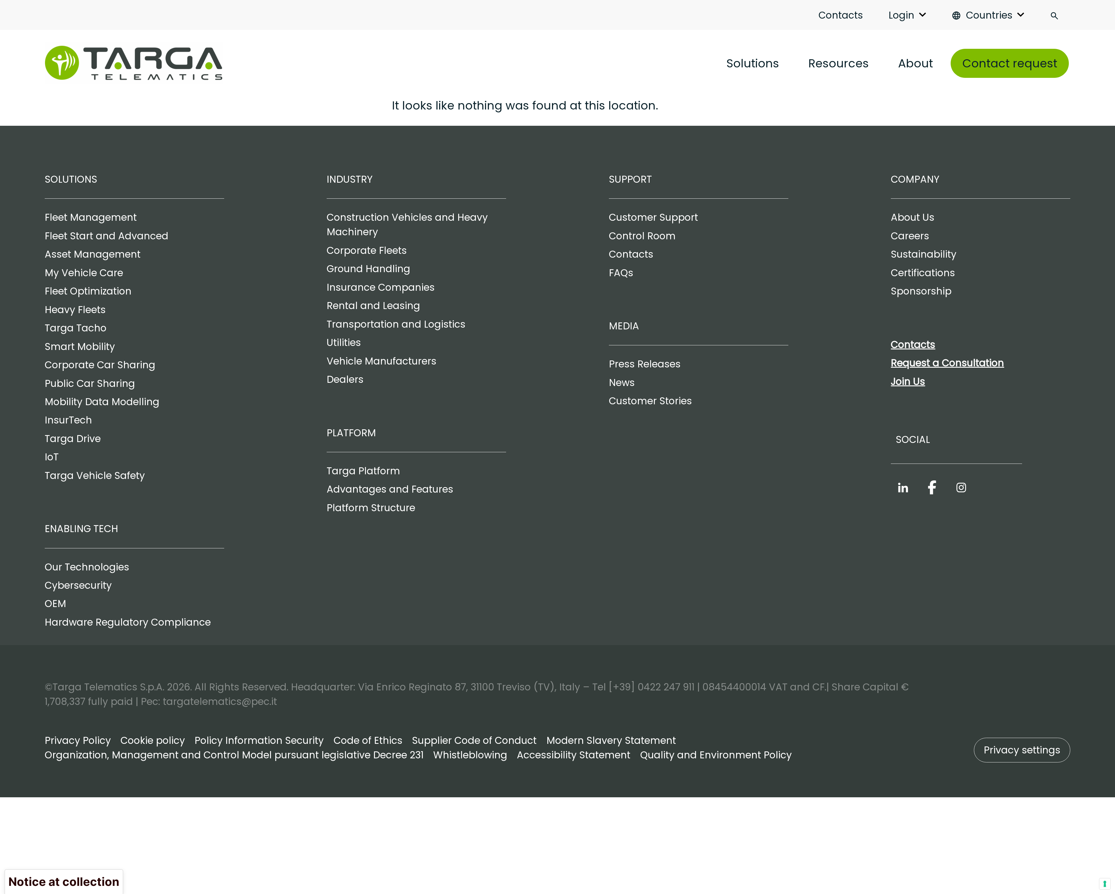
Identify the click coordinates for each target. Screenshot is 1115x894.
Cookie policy (153, 740)
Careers (910, 236)
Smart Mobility (80, 346)
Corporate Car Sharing (100, 365)
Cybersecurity (78, 585)
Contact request (1009, 63)
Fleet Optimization (88, 291)
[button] (1022, 750)
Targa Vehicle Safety (95, 475)
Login (901, 15)
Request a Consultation (947, 363)
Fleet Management (91, 217)
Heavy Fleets (75, 310)
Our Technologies (87, 567)
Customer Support (653, 217)
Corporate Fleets (367, 250)
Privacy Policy (78, 740)
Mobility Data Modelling (102, 402)
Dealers (345, 379)
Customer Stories (650, 401)
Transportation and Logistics (396, 324)
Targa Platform (363, 471)
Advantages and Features (390, 489)
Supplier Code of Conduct (474, 740)
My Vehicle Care (84, 273)
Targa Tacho (76, 328)
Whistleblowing (470, 755)
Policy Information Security (259, 740)
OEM (55, 604)
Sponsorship (921, 291)
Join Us (908, 381)
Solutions (752, 63)
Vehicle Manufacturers (381, 361)
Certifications (923, 273)
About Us (912, 217)
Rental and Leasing (373, 306)
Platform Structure (371, 508)
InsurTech (68, 420)
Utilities (344, 342)
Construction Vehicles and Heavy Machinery (407, 225)
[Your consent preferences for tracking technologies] (1104, 883)
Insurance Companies (381, 287)
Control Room (642, 236)
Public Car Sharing (90, 383)
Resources (838, 63)
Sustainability (923, 254)
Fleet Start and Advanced (106, 236)
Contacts (841, 15)
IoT (52, 457)
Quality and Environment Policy (716, 755)
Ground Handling (368, 269)
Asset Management (93, 254)
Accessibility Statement (573, 755)
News (622, 382)
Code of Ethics (368, 740)
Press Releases (645, 364)
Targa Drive (73, 439)
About (915, 63)
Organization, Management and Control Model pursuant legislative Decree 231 (234, 755)
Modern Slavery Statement (611, 740)
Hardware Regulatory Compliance (128, 622)
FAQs (621, 273)
